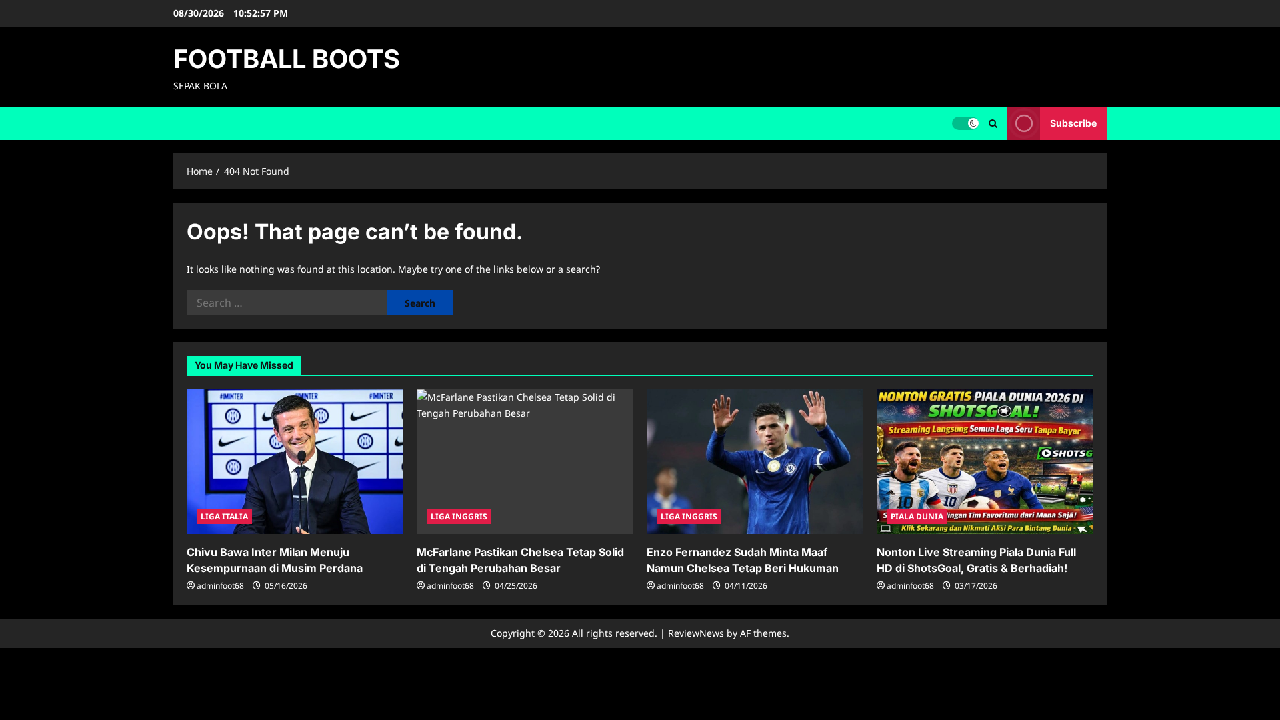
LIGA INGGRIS (459, 516)
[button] (993, 124)
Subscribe (1073, 123)
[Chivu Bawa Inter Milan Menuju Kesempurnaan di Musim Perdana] (295, 461)
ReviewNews (696, 633)
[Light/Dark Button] (965, 123)
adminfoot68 (220, 585)
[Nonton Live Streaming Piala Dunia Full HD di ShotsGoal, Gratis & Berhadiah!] (985, 461)
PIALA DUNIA (917, 516)
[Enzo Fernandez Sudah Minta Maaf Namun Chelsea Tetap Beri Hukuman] (755, 461)
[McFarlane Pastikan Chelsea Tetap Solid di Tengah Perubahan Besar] (525, 461)
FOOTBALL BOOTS (286, 58)
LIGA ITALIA (224, 516)
